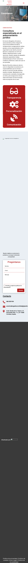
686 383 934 (10, 301)
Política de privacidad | (10, 558)
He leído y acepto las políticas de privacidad (13, 286)
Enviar (21, 290)
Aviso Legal (13, 560)
